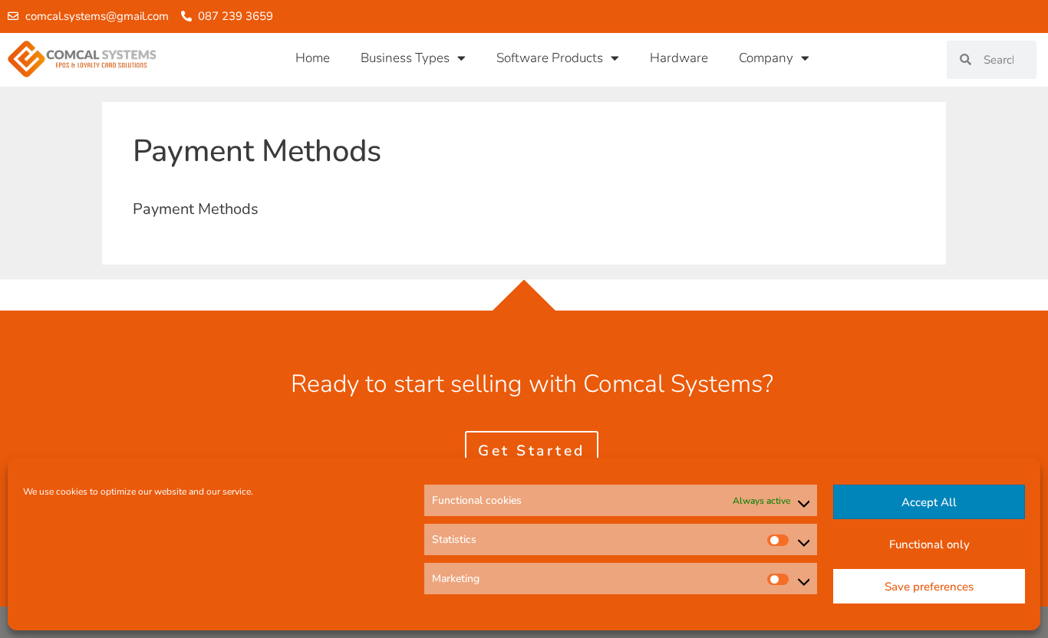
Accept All (929, 502)
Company (766, 58)
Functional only (929, 544)
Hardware (679, 58)
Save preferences (929, 586)
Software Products (549, 58)
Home (312, 58)
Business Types (405, 58)
